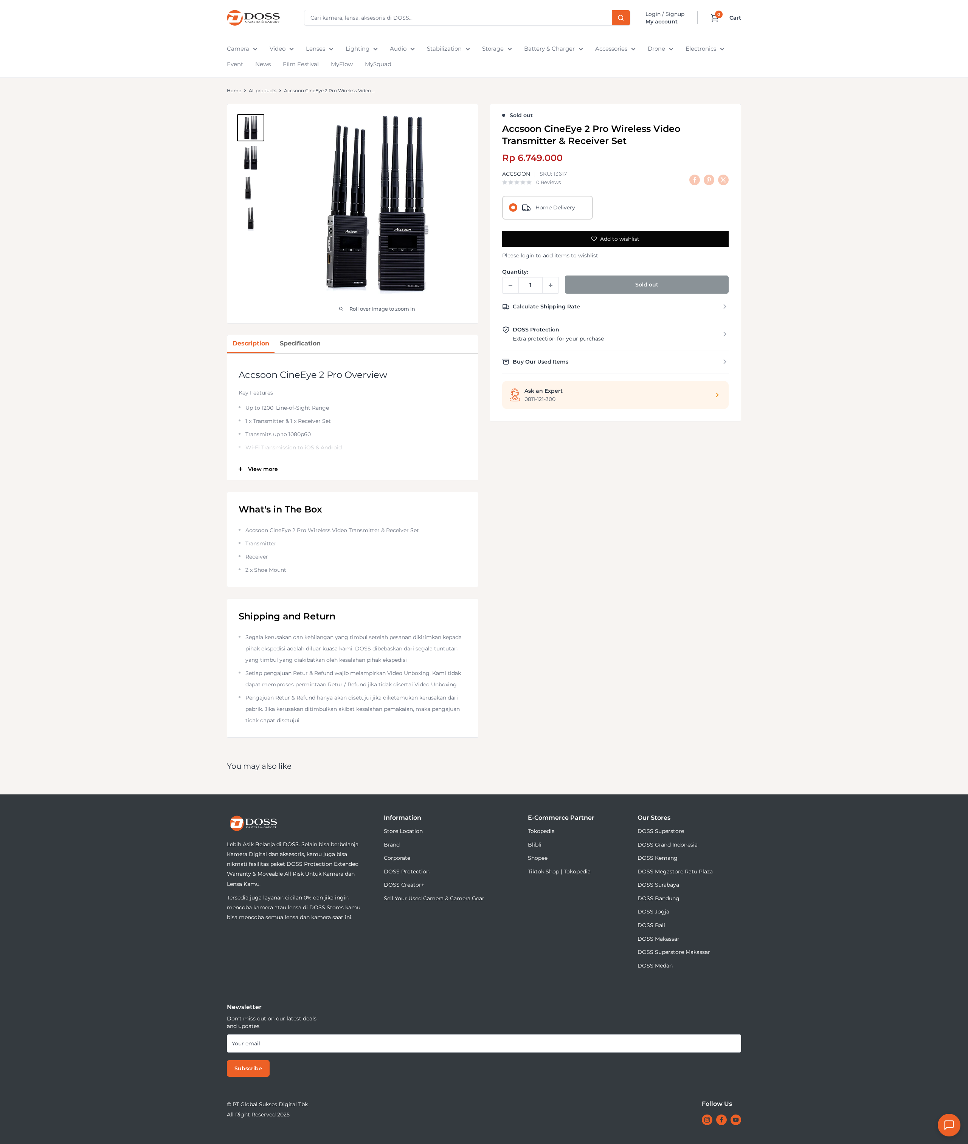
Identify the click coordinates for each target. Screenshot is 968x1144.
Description (251, 343)
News (263, 64)
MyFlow (342, 64)
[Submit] (621, 17)
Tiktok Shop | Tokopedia (559, 871)
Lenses (315, 48)
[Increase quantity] (550, 285)
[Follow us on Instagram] (707, 1120)
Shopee (538, 858)
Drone (656, 48)
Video (277, 48)
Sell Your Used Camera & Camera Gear (434, 898)
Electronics (701, 48)
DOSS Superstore (661, 831)
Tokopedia (541, 831)
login (527, 255)
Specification (300, 343)
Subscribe (248, 1068)
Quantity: (515, 271)
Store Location (403, 831)
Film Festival (301, 64)
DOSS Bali (651, 925)
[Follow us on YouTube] (736, 1120)
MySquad (378, 64)
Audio (398, 48)
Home (234, 90)
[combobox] (467, 18)
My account (661, 21)
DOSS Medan (655, 965)
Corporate (397, 858)
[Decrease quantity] (510, 285)
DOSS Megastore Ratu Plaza (675, 871)
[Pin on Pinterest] (709, 179)
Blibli (534, 844)
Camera (238, 48)
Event (235, 64)
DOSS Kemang (658, 858)
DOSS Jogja (653, 911)
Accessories (611, 48)
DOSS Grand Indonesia (668, 844)
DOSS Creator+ (404, 884)
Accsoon (516, 174)
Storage (493, 48)
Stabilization (444, 48)
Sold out (646, 284)
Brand (392, 844)
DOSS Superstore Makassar (674, 952)
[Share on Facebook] (694, 179)
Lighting (357, 48)
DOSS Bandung (658, 898)
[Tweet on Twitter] (723, 179)
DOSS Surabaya (658, 884)
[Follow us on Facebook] (721, 1120)
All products (262, 90)
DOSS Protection (407, 871)
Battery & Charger (549, 48)
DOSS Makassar (658, 938)
